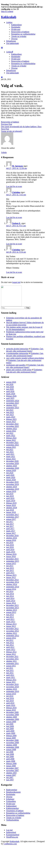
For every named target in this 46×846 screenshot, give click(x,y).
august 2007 (11, 775)
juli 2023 (9, 410)
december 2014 (12, 580)
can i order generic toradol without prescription (25, 358)
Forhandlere (11, 801)
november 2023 (12, 403)
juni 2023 (10, 412)
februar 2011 (11, 680)
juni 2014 (10, 594)
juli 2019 (9, 494)
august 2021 (11, 447)
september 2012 (12, 635)
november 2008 (12, 742)
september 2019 (12, 489)
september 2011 (12, 663)
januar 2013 (11, 626)
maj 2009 (10, 729)
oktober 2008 (11, 745)
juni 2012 (10, 642)
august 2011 (11, 666)
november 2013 (12, 608)
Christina (16, 192)
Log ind (9, 830)
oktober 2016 (11, 538)
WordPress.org (12, 837)
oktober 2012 (11, 633)
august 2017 (11, 519)
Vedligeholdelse (12, 820)
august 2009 (11, 722)
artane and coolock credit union (18, 370)
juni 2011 (10, 670)
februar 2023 (11, 419)
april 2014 (10, 598)
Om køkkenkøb (12, 43)
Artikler (9, 22)
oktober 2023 (11, 405)
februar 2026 (11, 396)
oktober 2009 (11, 717)
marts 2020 (10, 477)
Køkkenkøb (8, 17)
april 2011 (10, 675)
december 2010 (12, 684)
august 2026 (11, 382)
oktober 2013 (11, 610)
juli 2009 (9, 724)
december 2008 (12, 740)
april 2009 (10, 731)
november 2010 (12, 687)
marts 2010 (10, 705)
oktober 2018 (11, 508)
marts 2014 (10, 601)
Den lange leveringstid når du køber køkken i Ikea (21, 126)
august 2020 (11, 470)
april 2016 (10, 549)
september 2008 (12, 747)
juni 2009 (10, 726)
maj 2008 (10, 756)
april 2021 (10, 454)
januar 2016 (11, 556)
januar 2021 (11, 459)
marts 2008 (10, 761)
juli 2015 (9, 566)
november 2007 (12, 770)
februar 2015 (11, 575)
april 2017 (10, 528)
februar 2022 (11, 438)
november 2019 (12, 484)
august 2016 (11, 540)
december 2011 (12, 656)
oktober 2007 (11, 773)
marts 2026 (10, 394)
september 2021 (12, 445)
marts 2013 (10, 622)
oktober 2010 (11, 689)
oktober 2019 (11, 487)
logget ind (16, 282)
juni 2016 (10, 545)
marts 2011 (10, 677)
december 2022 (12, 424)
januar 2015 (11, 577)
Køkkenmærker (12, 808)
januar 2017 (11, 533)
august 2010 (11, 694)
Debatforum (11, 41)
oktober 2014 (11, 584)
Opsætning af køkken (15, 811)
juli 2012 (9, 640)
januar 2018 (11, 512)
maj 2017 (10, 526)
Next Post (5, 129)
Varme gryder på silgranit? (11, 131)
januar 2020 (11, 480)
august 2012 (11, 638)
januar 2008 (11, 766)
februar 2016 (11, 554)
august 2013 (11, 612)
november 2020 (12, 463)
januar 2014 (11, 603)
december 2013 (12, 605)
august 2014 (11, 589)
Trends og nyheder (18, 36)
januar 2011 (11, 682)
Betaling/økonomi (13, 792)
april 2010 (10, 703)
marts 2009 (10, 733)
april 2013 (10, 619)
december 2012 (12, 628)
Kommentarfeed (12, 835)
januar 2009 (11, 738)
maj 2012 (10, 645)
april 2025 (10, 398)
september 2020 (12, 468)
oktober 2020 (11, 466)
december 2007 (12, 768)
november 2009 (12, 715)
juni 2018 (10, 510)
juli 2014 (9, 591)
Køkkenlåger (16, 25)
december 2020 (12, 461)
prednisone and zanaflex (16, 365)
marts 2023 (10, 417)
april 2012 (10, 647)
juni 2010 (10, 698)
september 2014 (12, 587)
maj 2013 (10, 617)
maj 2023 (10, 415)
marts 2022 (10, 435)
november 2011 (12, 659)
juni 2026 (10, 387)
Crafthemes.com (10, 844)
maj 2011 (10, 673)
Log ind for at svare (14, 186)
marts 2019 (10, 501)
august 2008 (11, 749)
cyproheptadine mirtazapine (17, 353)
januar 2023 (11, 421)
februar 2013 (11, 624)
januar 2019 (11, 505)
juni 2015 (10, 568)
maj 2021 (10, 452)
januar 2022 (11, 440)
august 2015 (11, 563)
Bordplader (15, 27)
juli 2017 (9, 521)
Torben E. (16, 223)
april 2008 (10, 759)
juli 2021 (9, 449)
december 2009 (12, 712)
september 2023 (12, 408)
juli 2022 (9, 433)
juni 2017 (10, 524)
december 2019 (12, 482)
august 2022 (11, 431)
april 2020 (10, 475)
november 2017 (12, 515)
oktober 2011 (11, 661)
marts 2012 (10, 649)
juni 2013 (10, 615)
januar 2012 (11, 654)
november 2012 (12, 631)
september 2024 (12, 401)
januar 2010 (11, 710)
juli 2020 (9, 473)
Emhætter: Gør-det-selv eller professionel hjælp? (25, 350)
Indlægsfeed (11, 832)
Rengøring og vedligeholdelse (23, 34)
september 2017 (12, 517)
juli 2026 (9, 384)
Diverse (14, 39)
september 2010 (12, 691)
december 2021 (12, 442)
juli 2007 (9, 777)
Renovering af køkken (20, 32)
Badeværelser (11, 790)
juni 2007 (10, 780)
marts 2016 (10, 552)
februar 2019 (11, 503)
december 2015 (12, 559)
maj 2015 (10, 570)
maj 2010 (10, 701)
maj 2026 (10, 389)
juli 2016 (9, 542)
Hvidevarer (15, 29)
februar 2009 (11, 735)
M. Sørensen (17, 166)
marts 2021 (10, 456)
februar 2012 (11, 652)
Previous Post (6, 124)
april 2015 (10, 573)
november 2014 (12, 582)
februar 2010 (11, 708)
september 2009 (12, 719)
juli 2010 (9, 696)
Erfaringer (10, 799)
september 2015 (12, 561)
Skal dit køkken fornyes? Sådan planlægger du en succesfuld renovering (25, 323)
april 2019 (10, 498)
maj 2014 (10, 596)
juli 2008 (9, 752)
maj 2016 (10, 547)
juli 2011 (9, 668)
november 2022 (12, 426)
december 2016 (12, 535)
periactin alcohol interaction (17, 349)
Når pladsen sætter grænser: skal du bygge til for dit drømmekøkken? (24, 328)
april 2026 (10, 391)
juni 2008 (10, 754)
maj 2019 (10, 496)
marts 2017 (10, 531)
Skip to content (7, 11)
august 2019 (11, 491)
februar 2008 (11, 763)
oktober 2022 (11, 428)
